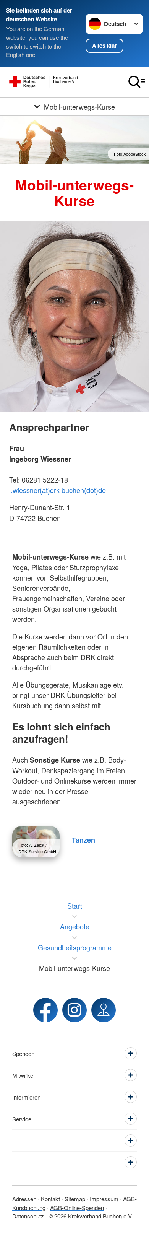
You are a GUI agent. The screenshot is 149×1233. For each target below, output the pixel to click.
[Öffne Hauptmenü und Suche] (137, 82)
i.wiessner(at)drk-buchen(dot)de (57, 490)
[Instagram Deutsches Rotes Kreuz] (74, 1010)
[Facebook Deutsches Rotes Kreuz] (45, 1010)
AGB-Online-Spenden (77, 1208)
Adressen (24, 1199)
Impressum (104, 1199)
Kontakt (50, 1199)
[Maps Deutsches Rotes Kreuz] (103, 1010)
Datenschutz (28, 1216)
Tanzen (83, 840)
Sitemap (75, 1199)
